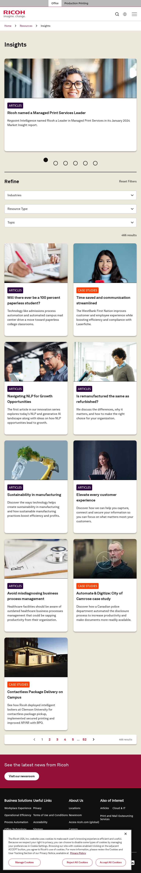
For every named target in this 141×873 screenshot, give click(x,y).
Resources (26, 25)
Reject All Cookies (77, 862)
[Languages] (125, 14)
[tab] (46, 160)
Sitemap (38, 829)
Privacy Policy (78, 853)
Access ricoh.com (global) (84, 822)
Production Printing (76, 3)
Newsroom (75, 815)
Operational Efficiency (17, 815)
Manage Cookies (24, 862)
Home (7, 25)
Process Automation (16, 822)
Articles (104, 808)
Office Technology (15, 829)
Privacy (37, 808)
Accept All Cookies (111, 862)
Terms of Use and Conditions (50, 815)
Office (55, 3)
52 (85, 739)
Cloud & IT (119, 808)
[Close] (126, 834)
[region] (67, 850)
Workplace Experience (17, 808)
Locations (74, 808)
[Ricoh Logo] (15, 14)
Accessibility (40, 822)
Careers (73, 829)
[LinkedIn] (132, 862)
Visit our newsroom (22, 776)
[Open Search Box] (117, 14)
